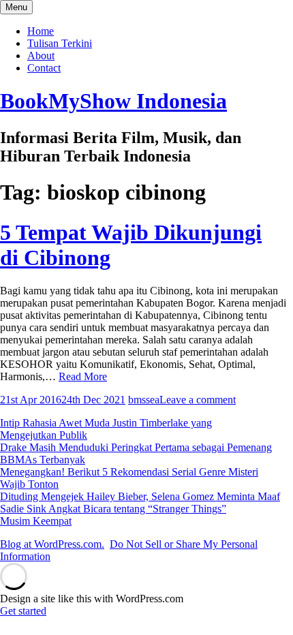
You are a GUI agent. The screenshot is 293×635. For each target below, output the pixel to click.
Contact (44, 68)
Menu (16, 7)
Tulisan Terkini (59, 43)
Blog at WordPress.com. (52, 544)
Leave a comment (197, 399)
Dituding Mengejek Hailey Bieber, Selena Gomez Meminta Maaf (140, 496)
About (41, 55)
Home (40, 31)
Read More (83, 376)
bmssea (143, 399)
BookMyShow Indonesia (113, 101)
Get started (23, 611)
